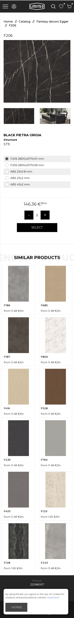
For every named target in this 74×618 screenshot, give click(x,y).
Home (8, 21)
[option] (37, 71)
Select (37, 227)
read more (53, 597)
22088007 (37, 584)
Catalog (25, 21)
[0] (61, 6)
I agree (16, 607)
